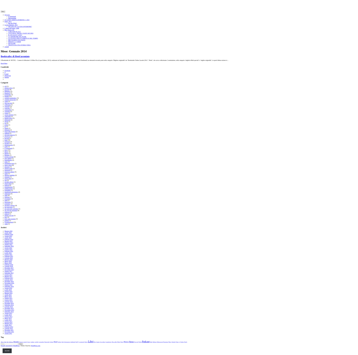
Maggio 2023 (8, 241)
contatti (6, 47)
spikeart (6, 214)
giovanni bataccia (9, 135)
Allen (5, 342)
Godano (51, 342)
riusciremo (7, 202)
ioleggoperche (8, 145)
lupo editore (7, 158)
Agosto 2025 (8, 236)
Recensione (165, 342)
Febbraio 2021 (8, 256)
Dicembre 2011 (9, 330)
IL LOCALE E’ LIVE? (15, 35)
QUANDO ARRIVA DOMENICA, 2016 (16, 20)
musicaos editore (9, 172)
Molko (118, 342)
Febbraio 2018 (8, 264)
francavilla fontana (9, 131)
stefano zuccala (8, 215)
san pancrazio (8, 207)
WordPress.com (35, 346)
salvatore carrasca (9, 205)
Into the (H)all (12, 23)
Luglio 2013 (8, 315)
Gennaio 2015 (8, 301)
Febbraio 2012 (8, 327)
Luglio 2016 (8, 290)
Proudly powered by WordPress (10, 346)
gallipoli (6, 133)
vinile (6, 224)
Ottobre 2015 (8, 298)
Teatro (177, 342)
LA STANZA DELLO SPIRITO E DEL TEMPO (23, 38)
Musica (126, 342)
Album (2, 342)
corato (6, 113)
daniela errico (8, 118)
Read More (4, 63)
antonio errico (8, 88)
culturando (7, 116)
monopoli (7, 170)
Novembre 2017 (9, 270)
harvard (6, 138)
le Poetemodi (12, 16)
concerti (6, 106)
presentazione (8, 187)
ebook (6, 121)
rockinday (7, 204)
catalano (32, 342)
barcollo (6, 89)
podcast (6, 185)
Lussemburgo (109, 342)
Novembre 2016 (9, 283)
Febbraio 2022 (8, 251)
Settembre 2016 (9, 286)
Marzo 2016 (8, 296)
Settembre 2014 (9, 305)
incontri (6, 143)
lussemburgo (8, 160)
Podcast (146, 341)
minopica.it (8, 3)
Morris (121, 342)
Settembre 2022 (9, 246)
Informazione (67, 342)
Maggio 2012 (8, 323)
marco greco (8, 165)
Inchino (59, 342)
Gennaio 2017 (8, 280)
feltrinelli (7, 130)
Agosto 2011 (8, 333)
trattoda (6, 220)
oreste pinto (7, 178)
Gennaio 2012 (8, 328)
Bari (8, 342)
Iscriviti (7, 351)
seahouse (7, 212)
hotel (5, 140)
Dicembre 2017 (9, 268)
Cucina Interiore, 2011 (11, 25)
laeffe (6, 147)
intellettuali (72, 342)
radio (5, 195)
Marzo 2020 (8, 261)
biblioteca (7, 91)
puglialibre (7, 190)
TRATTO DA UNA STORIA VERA (19, 45)
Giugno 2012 (8, 322)
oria (5, 180)
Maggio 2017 (8, 276)
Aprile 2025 (8, 238)
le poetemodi (8, 148)
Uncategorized (8, 222)
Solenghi (174, 342)
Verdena (182, 342)
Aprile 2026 (8, 233)
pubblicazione (8, 188)
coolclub (7, 108)
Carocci (28, 342)
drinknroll (7, 120)
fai (5, 126)
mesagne (7, 167)
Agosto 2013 (8, 313)
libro (95, 342)
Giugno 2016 (8, 291)
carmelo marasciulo (10, 100)
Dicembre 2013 (9, 308)
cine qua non (8, 103)
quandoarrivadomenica (11, 192)
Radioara (155, 342)
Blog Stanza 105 (9, 30)
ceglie (6, 101)
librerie (86, 342)
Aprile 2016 (8, 295)
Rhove (170, 342)
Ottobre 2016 (8, 285)
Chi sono (7, 15)
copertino (7, 111)
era (5, 123)
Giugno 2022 (8, 249)
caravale (25, 342)
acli (5, 86)
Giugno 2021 (8, 254)
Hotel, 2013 (7, 21)
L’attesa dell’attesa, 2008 (11, 28)
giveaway (7, 136)
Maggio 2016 (8, 293)
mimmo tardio (8, 168)
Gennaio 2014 (8, 306)
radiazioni (7, 194)
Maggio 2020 (8, 259)
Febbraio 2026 (8, 234)
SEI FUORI (11, 43)
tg (179, 342)
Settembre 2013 (9, 311)
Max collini (114, 342)
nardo (6, 173)
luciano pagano (8, 157)
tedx (5, 217)
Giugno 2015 (8, 300)
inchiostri (7, 141)
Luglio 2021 (8, 253)
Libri (91, 341)
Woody (185, 342)
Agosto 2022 (8, 248)
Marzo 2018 (8, 263)
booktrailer (7, 94)
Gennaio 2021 (8, 258)
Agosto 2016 (8, 288)
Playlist (140, 342)
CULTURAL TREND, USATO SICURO (20, 33)
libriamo (6, 155)
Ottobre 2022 (8, 244)
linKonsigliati (12, 18)
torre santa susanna (10, 219)
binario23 (7, 93)
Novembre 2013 (9, 310)
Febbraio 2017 (8, 278)
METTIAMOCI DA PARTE (16, 40)
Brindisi (16, 342)
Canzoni (21, 342)
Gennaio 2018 (8, 266)
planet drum (7, 183)
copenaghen (8, 110)
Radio (151, 342)
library (6, 152)
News (131, 341)
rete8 (5, 200)
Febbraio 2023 (8, 243)
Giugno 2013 (8, 317)
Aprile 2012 (8, 325)
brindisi (6, 96)
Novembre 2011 (9, 332)
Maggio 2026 (8, 231)
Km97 (77, 342)
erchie (6, 125)
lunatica (98, 342)
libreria (6, 153)
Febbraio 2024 (8, 239)
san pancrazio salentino (11, 209)
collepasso (7, 105)
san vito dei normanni (10, 210)
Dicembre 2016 (9, 281)
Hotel (55, 342)
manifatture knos (9, 163)
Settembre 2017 (9, 273)
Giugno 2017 (8, 275)
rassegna (7, 197)
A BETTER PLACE (14, 31)
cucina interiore (9, 115)
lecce (5, 150)
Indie (63, 342)
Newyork (136, 342)
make (6, 162)
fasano (6, 128)
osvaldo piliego (8, 182)
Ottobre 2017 (8, 271)
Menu (2, 11)
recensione (7, 199)
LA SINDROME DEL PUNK (17, 36)
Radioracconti (160, 342)
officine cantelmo (9, 175)
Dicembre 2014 (9, 303)
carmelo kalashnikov (10, 98)
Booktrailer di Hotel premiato (15, 56)
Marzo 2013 (8, 318)
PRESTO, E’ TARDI (14, 42)
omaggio (7, 177)
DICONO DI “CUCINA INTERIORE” (20, 26)
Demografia (47, 342)
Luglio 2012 (8, 320)
